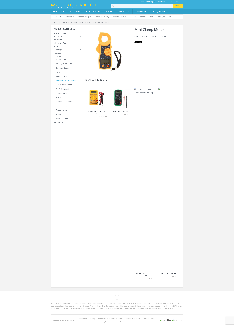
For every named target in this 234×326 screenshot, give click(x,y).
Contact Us (179, 1)
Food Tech (132, 17)
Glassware (75, 12)
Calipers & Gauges (62, 68)
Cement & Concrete (119, 17)
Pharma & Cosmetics (146, 17)
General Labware (60, 33)
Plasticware (58, 53)
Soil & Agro (161, 17)
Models (56, 46)
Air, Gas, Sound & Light (64, 64)
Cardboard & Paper (84, 17)
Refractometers (61, 93)
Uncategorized (59, 122)
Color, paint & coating (101, 17)
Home (53, 22)
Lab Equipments (159, 12)
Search (178, 6)
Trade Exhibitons (118, 322)
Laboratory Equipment (62, 43)
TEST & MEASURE (93, 12)
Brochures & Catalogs (164, 1)
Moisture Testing (62, 76)
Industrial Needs (60, 40)
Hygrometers (60, 72)
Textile (170, 17)
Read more (103, 117)
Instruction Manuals (133, 318)
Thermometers (61, 110)
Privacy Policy (105, 322)
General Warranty (146, 1)
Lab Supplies (140, 12)
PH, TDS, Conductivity (63, 89)
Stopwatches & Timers (64, 102)
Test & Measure (64, 22)
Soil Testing (60, 97)
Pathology (58, 49)
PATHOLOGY (124, 12)
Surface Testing (61, 106)
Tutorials (131, 322)
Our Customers (148, 318)
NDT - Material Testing (64, 85)
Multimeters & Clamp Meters (83, 22)
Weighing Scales (62, 118)
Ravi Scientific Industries (74, 4)
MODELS (109, 12)
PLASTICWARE (59, 12)
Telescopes (58, 56)
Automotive (69, 17)
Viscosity (59, 114)
